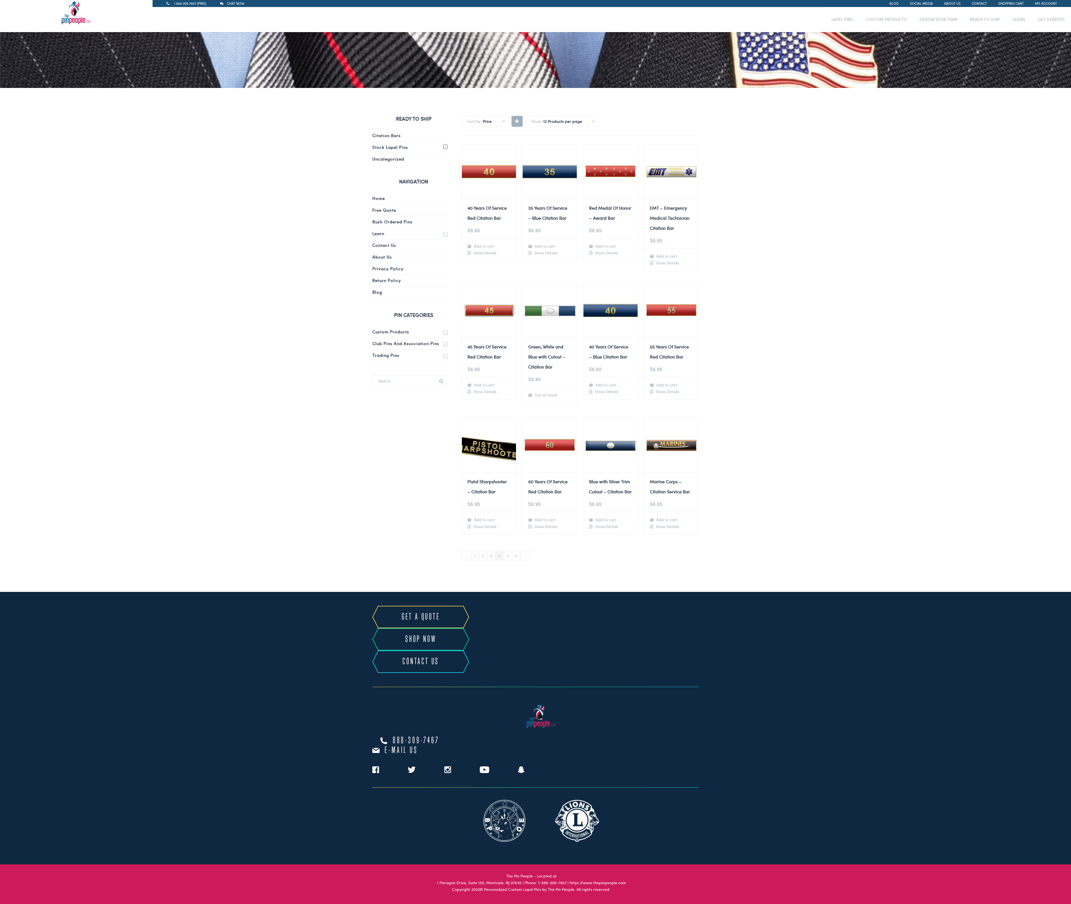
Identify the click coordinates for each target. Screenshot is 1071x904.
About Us (952, 3)
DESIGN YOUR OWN (938, 19)
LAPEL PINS (842, 19)
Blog (894, 3)
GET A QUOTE (421, 617)
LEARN (1019, 19)
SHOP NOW (420, 639)
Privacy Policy (388, 268)
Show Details (484, 253)
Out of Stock (545, 395)
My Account (1046, 3)
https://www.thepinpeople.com (598, 882)
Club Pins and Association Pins (405, 343)
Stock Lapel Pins (390, 147)
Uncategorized (388, 159)
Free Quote (384, 210)
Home (378, 198)
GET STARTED (1051, 19)
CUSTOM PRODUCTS (886, 19)
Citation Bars (386, 135)
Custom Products (390, 331)
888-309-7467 (416, 740)
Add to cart (484, 246)
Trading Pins (385, 355)
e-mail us (401, 750)
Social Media (921, 3)
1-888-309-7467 (552, 882)
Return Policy (386, 280)
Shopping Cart (1011, 3)
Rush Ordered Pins (392, 221)
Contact (979, 3)
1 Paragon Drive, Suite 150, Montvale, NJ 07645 (479, 882)
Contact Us (384, 245)
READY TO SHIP (985, 19)
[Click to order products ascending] (517, 121)
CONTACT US (420, 661)
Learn (378, 233)
